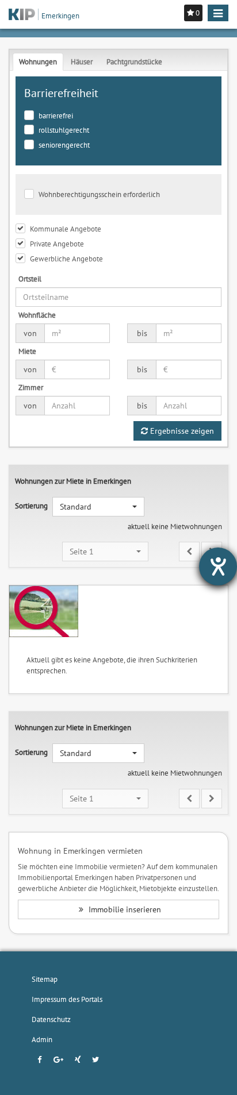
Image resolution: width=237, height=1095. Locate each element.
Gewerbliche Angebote (66, 258)
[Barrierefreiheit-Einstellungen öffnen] (218, 566)
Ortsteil (29, 278)
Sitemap (45, 979)
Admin (42, 1039)
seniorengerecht (64, 145)
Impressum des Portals (67, 999)
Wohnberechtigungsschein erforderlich (99, 194)
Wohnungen (38, 61)
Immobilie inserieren (123, 909)
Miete (27, 351)
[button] (98, 506)
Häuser (82, 61)
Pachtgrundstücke (134, 61)
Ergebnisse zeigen (181, 431)
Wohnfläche (37, 315)
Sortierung (31, 505)
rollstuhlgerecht (64, 130)
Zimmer (30, 387)
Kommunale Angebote (65, 228)
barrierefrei (56, 115)
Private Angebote (57, 243)
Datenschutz (51, 1019)
